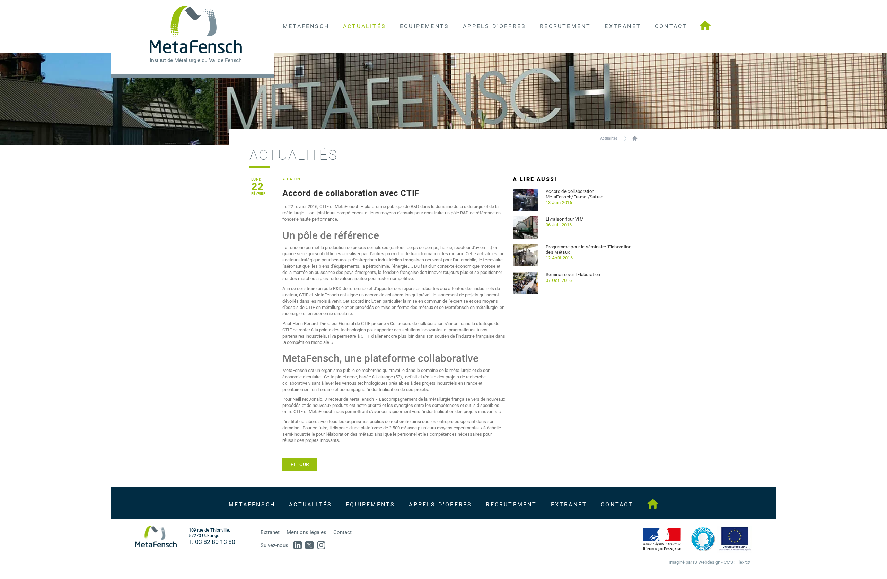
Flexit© (743, 562)
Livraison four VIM (564, 219)
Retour (300, 464)
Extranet (270, 532)
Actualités (609, 138)
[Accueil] (156, 536)
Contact (342, 532)
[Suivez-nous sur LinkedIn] (297, 545)
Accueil (635, 138)
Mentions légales (306, 532)
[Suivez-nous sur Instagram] (321, 545)
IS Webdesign (706, 562)
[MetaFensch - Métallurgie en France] (705, 26)
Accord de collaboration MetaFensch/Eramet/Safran (575, 194)
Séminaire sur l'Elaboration (573, 274)
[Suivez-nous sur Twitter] (309, 545)
